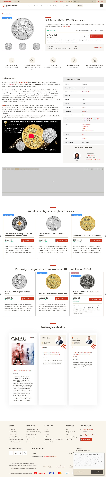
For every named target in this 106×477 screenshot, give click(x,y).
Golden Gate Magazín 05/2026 (22, 370)
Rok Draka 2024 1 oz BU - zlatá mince (87, 236)
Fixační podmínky (31, 437)
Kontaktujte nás (86, 439)
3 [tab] (54, 260)
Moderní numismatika (46, 5)
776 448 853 (91, 155)
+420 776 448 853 (7, 1)
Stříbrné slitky (13, 432)
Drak (3, 105)
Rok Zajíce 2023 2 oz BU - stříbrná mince (51, 235)
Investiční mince (35, 5)
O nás (65, 1)
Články (68, 429)
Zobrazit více (66, 26)
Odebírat (70, 453)
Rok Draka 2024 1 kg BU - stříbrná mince (17, 293)
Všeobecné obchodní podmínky (53, 439)
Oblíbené (68, 5)
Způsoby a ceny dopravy (33, 432)
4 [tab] (56, 260)
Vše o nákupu (55, 1)
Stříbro (84, 138)
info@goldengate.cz (94, 159)
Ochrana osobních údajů (18, 468)
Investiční (84, 111)
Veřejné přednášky (71, 437)
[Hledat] (101, 5)
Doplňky (55, 5)
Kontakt (70, 1)
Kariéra (46, 437)
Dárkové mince (86, 124)
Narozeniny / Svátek (88, 130)
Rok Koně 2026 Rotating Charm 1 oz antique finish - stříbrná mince (18, 235)
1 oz (83, 134)
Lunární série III (23, 82)
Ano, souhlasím (97, 472)
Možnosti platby (31, 434)
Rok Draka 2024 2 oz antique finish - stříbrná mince (86, 293)
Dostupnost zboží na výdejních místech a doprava (90, 30)
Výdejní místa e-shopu (32, 429)
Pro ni (83, 128)
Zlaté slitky (12, 429)
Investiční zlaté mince (15, 437)
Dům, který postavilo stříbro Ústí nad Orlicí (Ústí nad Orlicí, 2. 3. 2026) (82, 354)
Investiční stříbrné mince (16, 439)
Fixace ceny (75, 42)
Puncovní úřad (48, 442)
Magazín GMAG (70, 432)
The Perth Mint (13, 84)
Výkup (61, 1)
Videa (68, 434)
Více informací (98, 47)
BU (16, 82)
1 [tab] (49, 260)
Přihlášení (101, 1)
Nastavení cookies (80, 472)
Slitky (29, 5)
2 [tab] (52, 260)
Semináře (69, 439)
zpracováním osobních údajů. (50, 456)
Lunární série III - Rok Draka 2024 (91, 119)
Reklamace (29, 442)
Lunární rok (85, 126)
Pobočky (47, 434)
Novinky (62, 5)
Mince (83, 107)
